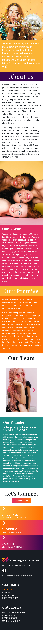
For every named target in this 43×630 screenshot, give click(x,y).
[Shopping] (4, 523)
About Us (7, 590)
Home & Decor (10, 618)
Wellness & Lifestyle (14, 612)
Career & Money (11, 621)
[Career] (4, 537)
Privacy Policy (10, 598)
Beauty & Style (10, 615)
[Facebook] (4, 571)
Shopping (10, 529)
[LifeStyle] (4, 508)
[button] (9, 390)
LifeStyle (10, 514)
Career (8, 543)
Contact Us (8, 595)
